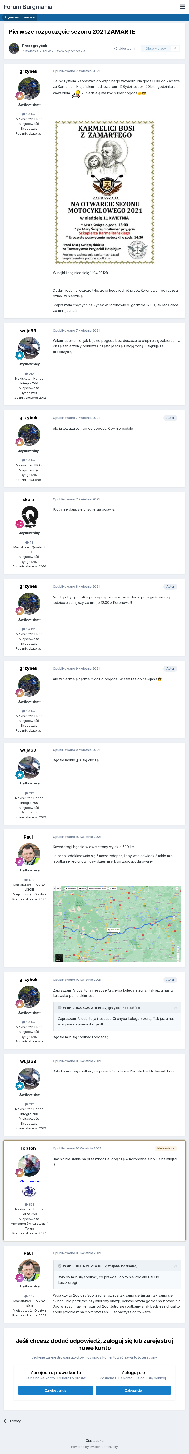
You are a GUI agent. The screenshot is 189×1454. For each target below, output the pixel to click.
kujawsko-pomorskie (69, 51)
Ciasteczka (95, 1441)
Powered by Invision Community (94, 1447)
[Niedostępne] (117, 923)
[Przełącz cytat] (60, 1007)
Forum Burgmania (28, 6)
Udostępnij (126, 48)
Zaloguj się (133, 1390)
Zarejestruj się (56, 1390)
